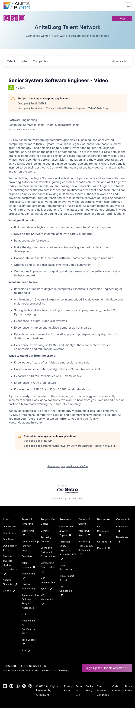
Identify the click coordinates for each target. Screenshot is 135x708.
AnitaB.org (42, 694)
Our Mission (9, 526)
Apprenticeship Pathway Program (30, 546)
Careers (7, 590)
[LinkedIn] (22, 18)
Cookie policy (76, 498)
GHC (24, 650)
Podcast (101, 548)
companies (40, 61)
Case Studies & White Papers (66, 531)
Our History (9, 533)
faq (122, 18)
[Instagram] (7, 18)
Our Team (8, 539)
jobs (24, 61)
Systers (45, 588)
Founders (27, 556)
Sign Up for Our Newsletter (105, 668)
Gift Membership (47, 597)
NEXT (25, 614)
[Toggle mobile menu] (128, 5)
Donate (45, 530)
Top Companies (65, 589)
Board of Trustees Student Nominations (10, 563)
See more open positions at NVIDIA (67, 466)
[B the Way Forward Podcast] (30, 686)
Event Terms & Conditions (103, 690)
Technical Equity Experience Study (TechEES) (68, 548)
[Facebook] (14, 18)
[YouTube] (17, 686)
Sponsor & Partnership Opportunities (48, 552)
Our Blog (102, 541)
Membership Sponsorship (48, 565)
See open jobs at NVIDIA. (32, 103)
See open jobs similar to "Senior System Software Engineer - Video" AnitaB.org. (63, 108)
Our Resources (103, 528)
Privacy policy (59, 498)
